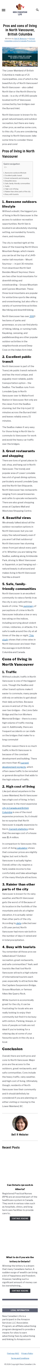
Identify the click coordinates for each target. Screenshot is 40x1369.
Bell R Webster (20, 39)
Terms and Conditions (20, 1358)
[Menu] (3, 10)
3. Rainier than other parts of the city (17, 192)
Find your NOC (13, 1353)
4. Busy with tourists (11, 194)
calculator (22, 848)
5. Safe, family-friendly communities (16, 184)
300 (31, 316)
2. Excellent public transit (12, 175)
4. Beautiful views (10, 181)
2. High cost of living (10, 189)
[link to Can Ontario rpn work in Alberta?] (20, 1166)
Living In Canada (20, 41)
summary (28, 606)
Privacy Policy (27, 1353)
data (18, 923)
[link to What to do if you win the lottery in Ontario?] (20, 1238)
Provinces (31, 41)
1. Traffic (6, 186)
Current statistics (18, 829)
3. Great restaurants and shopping (16, 178)
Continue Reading (20, 1218)
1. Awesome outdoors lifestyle (14, 173)
